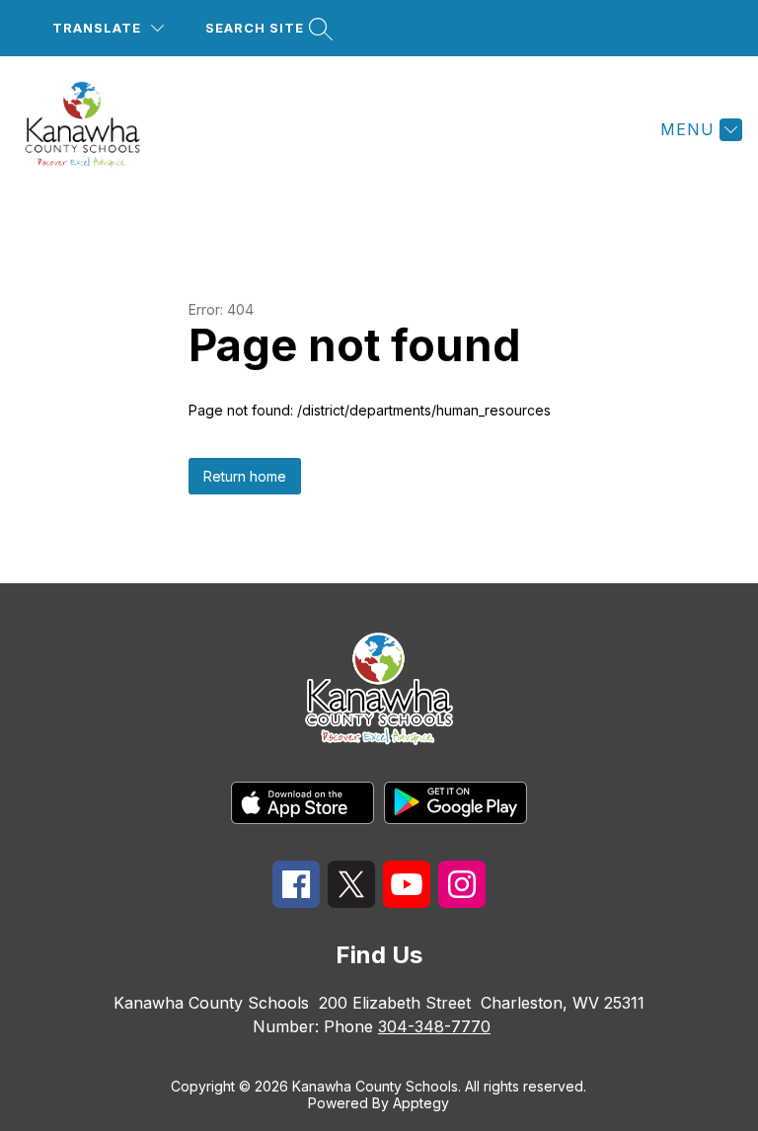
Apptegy (421, 1102)
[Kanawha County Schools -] (94, 129)
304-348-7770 (434, 1026)
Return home (244, 476)
